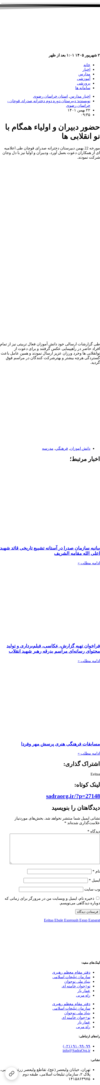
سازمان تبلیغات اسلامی (71, 977)
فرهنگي (61, 448)
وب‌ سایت (92, 889)
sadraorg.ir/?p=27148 (73, 796)
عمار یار (83, 991)
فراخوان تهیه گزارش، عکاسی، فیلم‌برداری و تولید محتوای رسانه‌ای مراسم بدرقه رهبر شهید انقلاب (53, 648)
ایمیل (94, 880)
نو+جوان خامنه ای (76, 986)
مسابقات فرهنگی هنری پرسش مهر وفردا (60, 743)
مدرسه (47, 448)
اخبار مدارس (80, 96)
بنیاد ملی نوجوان (77, 981)
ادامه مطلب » (89, 563)
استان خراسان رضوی (50, 96)
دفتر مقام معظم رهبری (71, 972)
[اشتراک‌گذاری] (11, 1073)
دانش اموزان (80, 448)
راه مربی (83, 995)
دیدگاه (93, 831)
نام (96, 871)
